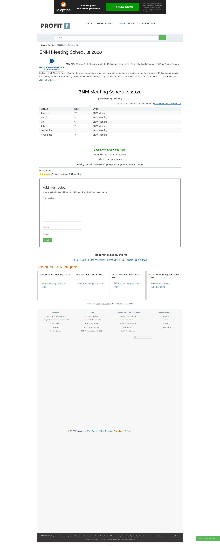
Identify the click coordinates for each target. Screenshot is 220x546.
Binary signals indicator (128, 323)
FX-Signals (127, 260)
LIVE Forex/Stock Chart (92, 316)
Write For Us (92, 431)
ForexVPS (113, 260)
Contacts (128, 431)
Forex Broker (80, 260)
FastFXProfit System (128, 331)
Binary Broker (97, 260)
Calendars (51, 45)
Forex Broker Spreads (91, 327)
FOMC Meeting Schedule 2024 (92, 331)
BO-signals (141, 260)
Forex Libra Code (128, 320)
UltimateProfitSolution (128, 316)
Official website (47, 80)
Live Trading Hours (92, 323)
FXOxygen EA (128, 327)
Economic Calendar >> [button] (208, 538)
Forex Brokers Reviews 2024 (56, 316)
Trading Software (55, 323)
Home (43, 45)
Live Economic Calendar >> (167, 103)
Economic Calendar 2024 (92, 320)
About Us (81, 431)
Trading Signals (55, 331)
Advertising (118, 431)
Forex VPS (55, 327)
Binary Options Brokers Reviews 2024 (56, 320)
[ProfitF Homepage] (55, 26)
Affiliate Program (105, 431)
